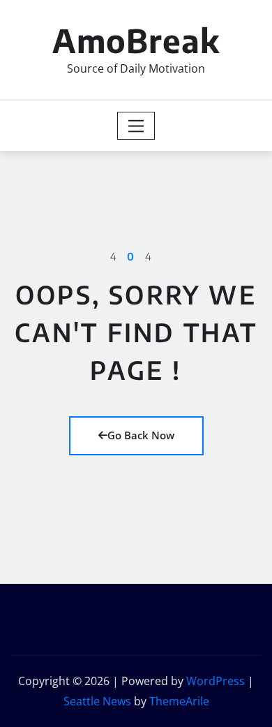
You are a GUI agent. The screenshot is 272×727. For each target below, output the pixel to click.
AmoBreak (136, 40)
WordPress (215, 681)
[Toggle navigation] (136, 126)
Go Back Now (140, 435)
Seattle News (97, 701)
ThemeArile (179, 701)
